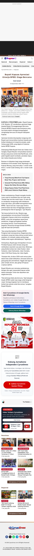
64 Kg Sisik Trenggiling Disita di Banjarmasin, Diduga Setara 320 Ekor (8, 474)
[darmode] (32, 58)
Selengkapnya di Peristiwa (16, 482)
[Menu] (2, 58)
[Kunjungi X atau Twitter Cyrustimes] (10, 536)
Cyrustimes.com (6, 69)
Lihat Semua (17, 420)
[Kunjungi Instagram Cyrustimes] (20, 536)
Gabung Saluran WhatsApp (17, 310)
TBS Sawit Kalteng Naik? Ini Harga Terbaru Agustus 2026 (8, 504)
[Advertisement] (17, 30)
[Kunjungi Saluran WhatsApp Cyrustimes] (13, 536)
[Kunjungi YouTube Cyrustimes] (24, 536)
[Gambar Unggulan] (17, 97)
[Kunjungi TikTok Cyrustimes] (27, 536)
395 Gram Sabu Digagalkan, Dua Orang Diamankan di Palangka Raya (24, 453)
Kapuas (16, 69)
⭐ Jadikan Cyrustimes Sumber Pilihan (17, 385)
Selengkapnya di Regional (16, 513)
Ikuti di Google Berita (17, 306)
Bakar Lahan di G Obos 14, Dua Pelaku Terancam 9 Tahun (8, 452)
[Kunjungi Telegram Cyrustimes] (17, 536)
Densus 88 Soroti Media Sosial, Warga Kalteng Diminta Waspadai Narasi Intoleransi (24, 506)
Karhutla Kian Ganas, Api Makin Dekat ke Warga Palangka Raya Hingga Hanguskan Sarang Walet (25, 475)
